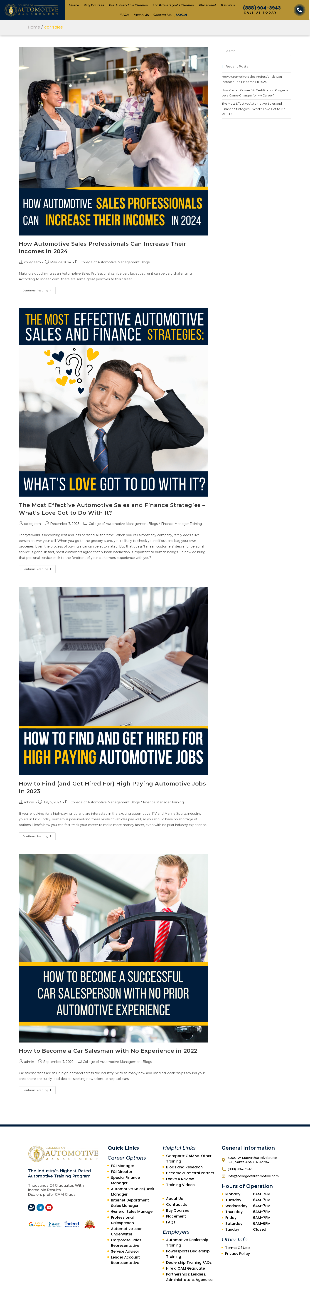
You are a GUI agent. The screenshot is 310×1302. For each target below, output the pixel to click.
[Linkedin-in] (40, 1207)
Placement (207, 5)
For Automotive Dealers (128, 5)
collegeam (32, 262)
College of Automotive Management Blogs (115, 262)
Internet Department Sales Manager (130, 1203)
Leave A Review (180, 1179)
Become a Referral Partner (190, 1173)
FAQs (125, 15)
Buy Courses (94, 5)
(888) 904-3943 (262, 8)
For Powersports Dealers (173, 5)
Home (74, 5)
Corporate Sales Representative (126, 1242)
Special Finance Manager (125, 1180)
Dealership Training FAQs (189, 1262)
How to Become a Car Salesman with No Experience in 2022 (108, 1050)
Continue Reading (35, 290)
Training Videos (180, 1184)
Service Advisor (125, 1251)
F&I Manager (122, 1165)
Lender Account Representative (125, 1260)
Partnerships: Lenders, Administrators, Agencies (189, 1277)
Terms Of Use (237, 1247)
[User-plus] (31, 1207)
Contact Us (162, 15)
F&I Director (121, 1171)
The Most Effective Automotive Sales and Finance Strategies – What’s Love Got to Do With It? (253, 109)
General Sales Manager (132, 1211)
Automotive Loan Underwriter (127, 1231)
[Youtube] (49, 1207)
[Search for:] (256, 51)
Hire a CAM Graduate (185, 1268)
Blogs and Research (184, 1167)
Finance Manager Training (181, 524)
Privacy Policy (237, 1253)
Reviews (228, 5)
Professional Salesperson (122, 1220)
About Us (141, 15)
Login (181, 15)
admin (29, 802)
